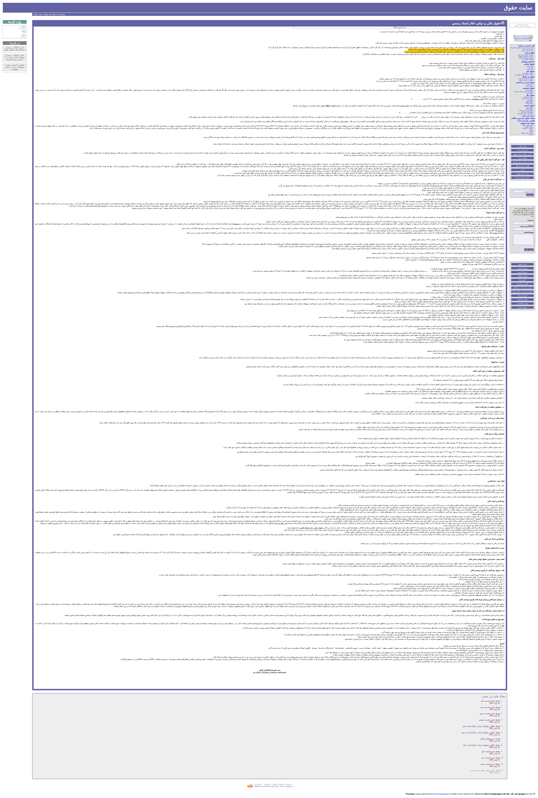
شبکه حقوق (522, 264)
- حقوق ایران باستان (528, 98)
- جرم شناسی (530, 84)
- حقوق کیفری (529, 86)
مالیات (24, 32)
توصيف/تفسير (529, 232)
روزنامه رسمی (522, 268)
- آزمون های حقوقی (528, 125)
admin (251, 784)
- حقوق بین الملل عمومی (526, 80)
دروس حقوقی (38, 14)
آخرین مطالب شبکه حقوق (522, 154)
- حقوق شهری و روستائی (526, 110)
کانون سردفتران (522, 284)
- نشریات (531, 134)
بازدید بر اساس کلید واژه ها (522, 162)
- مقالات (531, 131)
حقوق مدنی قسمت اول (491, 751)
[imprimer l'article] (502, 23)
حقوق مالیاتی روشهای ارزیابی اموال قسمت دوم (481, 726)
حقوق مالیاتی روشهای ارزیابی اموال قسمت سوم (481, 732)
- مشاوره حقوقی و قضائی (526, 58)
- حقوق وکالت (530, 103)
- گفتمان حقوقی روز (528, 59)
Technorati (288, 784)
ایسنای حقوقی (522, 276)
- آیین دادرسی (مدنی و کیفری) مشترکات (522, 47)
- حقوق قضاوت (529, 102)
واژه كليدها (14, 21)
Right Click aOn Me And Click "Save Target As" (273, 786)
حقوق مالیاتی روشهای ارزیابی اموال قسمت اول (481, 745)
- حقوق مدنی (530, 93)
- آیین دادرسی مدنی (528, 49)
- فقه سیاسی (530, 66)
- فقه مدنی (530, 67)
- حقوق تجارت (530, 90)
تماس (522, 170)
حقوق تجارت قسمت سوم (490, 713)
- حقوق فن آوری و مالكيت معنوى (524, 91)
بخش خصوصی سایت (522, 178)
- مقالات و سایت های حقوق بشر (524, 74)
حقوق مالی (22, 28)
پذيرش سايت (61, 14)
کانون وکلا (522, 280)
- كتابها (532, 130)
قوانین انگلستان (522, 303)
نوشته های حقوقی (50, 14)
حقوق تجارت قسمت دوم (490, 707)
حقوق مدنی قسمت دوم (490, 758)
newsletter (258, 784)
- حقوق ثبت (530, 100)
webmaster (267, 784)
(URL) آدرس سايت (527, 226)
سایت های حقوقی (522, 174)
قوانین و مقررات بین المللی (522, 288)
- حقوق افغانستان (528, 97)
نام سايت (530, 220)
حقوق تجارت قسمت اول (490, 701)
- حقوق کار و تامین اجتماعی (525, 113)
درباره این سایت (522, 150)
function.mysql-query (438, 794)
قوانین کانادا (522, 307)
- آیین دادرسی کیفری (527, 50)
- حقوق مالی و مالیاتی (527, 112)
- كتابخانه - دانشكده (528, 128)
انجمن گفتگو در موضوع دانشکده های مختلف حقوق (14, 49)
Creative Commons (278, 784)
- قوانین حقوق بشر (528, 73)
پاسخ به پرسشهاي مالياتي (490, 739)
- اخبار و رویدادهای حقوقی (526, 56)
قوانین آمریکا (522, 296)
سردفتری (23, 37)
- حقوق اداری (530, 107)
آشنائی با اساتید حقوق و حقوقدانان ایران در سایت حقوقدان (15, 67)
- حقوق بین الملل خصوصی (526, 79)
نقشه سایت (522, 146)
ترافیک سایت (522, 158)
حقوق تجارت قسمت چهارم (489, 720)
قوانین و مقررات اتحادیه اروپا (522, 292)
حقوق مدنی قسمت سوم (490, 764)
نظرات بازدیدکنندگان (522, 166)
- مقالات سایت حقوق (527, 133)
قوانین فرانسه (522, 300)
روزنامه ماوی (522, 272)
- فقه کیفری (530, 69)
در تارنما (15, 43)
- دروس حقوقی (529, 126)
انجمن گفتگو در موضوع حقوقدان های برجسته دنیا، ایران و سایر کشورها (14, 57)
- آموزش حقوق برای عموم (526, 55)
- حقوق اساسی (529, 109)
